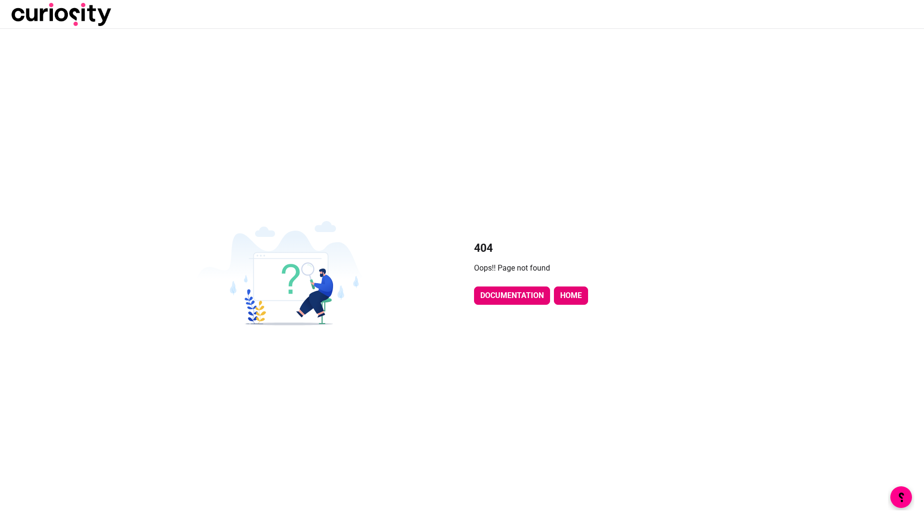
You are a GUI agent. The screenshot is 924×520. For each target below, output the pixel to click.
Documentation (512, 295)
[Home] (61, 14)
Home (571, 295)
